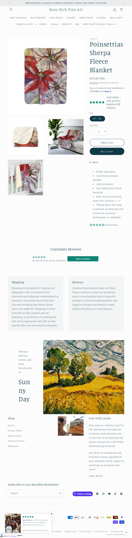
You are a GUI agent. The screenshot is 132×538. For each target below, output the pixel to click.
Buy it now (107, 151)
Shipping (94, 83)
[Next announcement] (124, 3)
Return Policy (14, 435)
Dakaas (19, 535)
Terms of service (101, 531)
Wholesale (13, 446)
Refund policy (71, 531)
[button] (11, 9)
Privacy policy (85, 531)
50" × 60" (97, 118)
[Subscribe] (59, 493)
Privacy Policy (15, 430)
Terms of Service (16, 441)
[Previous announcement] (8, 3)
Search (11, 425)
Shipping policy (117, 531)
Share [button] (95, 162)
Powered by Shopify (54, 531)
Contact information (115, 534)
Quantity (94, 125)
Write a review (83, 258)
